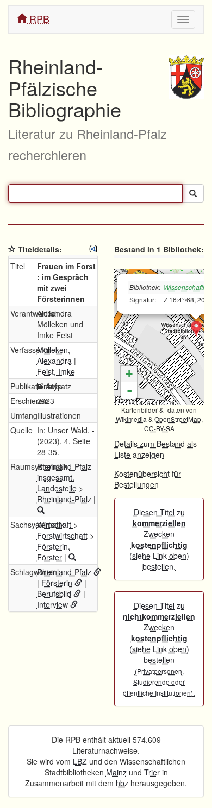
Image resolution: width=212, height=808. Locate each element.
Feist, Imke (56, 371)
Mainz (116, 772)
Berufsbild (54, 593)
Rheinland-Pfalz (65, 499)
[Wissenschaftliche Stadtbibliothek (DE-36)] (196, 329)
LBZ (80, 761)
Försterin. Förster (53, 552)
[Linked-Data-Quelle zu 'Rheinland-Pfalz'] (97, 571)
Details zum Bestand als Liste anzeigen (155, 449)
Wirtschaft (55, 524)
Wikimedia (131, 419)
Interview (52, 604)
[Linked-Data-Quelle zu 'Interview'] (74, 604)
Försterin (56, 582)
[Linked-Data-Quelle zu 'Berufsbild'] (77, 593)
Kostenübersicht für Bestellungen (147, 479)
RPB (38, 18)
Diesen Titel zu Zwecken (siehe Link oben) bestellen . (159, 649)
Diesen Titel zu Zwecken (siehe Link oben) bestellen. (159, 539)
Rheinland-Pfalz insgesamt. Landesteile (64, 477)
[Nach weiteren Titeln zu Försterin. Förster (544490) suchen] (72, 557)
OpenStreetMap (177, 419)
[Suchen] (193, 193)
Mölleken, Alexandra (54, 355)
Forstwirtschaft (63, 535)
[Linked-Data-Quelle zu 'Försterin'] (78, 582)
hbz (122, 783)
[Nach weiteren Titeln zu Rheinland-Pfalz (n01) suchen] (41, 509)
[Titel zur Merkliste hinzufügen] (12, 249)
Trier (152, 772)
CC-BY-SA (159, 428)
